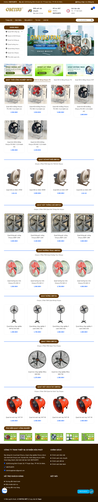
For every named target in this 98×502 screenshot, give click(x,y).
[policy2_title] (49, 10)
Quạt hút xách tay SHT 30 (60, 417)
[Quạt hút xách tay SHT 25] (37, 405)
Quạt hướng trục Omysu (15, 44)
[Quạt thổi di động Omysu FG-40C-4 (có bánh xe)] (14, 94)
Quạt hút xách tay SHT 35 (84, 417)
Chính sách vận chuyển (59, 458)
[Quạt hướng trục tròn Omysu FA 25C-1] (84, 268)
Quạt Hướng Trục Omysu (49, 250)
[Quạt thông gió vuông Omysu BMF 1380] (14, 223)
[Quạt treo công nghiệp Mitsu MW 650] (37, 359)
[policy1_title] (30, 10)
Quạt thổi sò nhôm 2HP (14, 190)
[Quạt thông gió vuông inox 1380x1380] (37, 223)
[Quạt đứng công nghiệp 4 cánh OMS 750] (37, 314)
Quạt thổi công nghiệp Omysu (15, 31)
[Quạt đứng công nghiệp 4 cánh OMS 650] (61, 314)
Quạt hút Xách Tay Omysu (49, 387)
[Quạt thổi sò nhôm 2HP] (14, 177)
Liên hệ (45, 20)
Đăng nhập (81, 2)
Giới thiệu (18, 20)
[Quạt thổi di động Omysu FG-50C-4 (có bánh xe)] (37, 94)
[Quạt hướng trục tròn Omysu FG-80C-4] (61, 268)
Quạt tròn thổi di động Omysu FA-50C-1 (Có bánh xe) (14, 144)
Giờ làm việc (75, 8)
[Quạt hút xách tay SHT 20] (14, 405)
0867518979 (13, 2)
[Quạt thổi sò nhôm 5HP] (61, 177)
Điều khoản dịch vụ (12, 484)
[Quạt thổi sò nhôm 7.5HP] (84, 177)
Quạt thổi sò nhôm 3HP (37, 190)
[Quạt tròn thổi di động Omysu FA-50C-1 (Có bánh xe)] (14, 130)
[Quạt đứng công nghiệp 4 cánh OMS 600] (84, 314)
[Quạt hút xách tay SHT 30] (61, 405)
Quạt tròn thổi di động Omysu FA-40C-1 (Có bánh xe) (84, 109)
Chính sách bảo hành (59, 464)
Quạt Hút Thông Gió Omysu (49, 205)
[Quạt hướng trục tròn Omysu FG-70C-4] (37, 268)
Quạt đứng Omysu (14, 48)
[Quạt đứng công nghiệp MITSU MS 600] (14, 314)
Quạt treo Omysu (13, 53)
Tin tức (37, 20)
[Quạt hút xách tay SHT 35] (84, 405)
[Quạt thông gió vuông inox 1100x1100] (84, 223)
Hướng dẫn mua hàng (13, 487)
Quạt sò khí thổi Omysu (49, 159)
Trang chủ (8, 20)
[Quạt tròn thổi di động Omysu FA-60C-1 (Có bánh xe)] (37, 130)
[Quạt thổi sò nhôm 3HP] (37, 177)
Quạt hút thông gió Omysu (15, 40)
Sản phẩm (28, 20)
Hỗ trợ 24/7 (56, 8)
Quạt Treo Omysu (49, 341)
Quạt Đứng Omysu (49, 296)
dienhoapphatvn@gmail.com (15, 470)
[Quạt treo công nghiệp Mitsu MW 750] (61, 359)
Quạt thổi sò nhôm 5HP (60, 190)
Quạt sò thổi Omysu (14, 36)
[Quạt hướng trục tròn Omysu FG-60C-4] (14, 268)
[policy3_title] (68, 10)
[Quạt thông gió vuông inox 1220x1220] (61, 223)
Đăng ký (91, 2)
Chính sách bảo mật (58, 455)
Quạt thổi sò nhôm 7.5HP (84, 190)
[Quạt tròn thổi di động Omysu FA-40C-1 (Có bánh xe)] (84, 94)
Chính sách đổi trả (58, 461)
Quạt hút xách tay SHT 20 (14, 417)
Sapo (40, 499)
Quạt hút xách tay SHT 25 (37, 417)
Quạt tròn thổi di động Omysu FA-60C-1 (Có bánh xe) (37, 144)
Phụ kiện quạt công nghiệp (15, 57)
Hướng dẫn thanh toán (13, 481)
